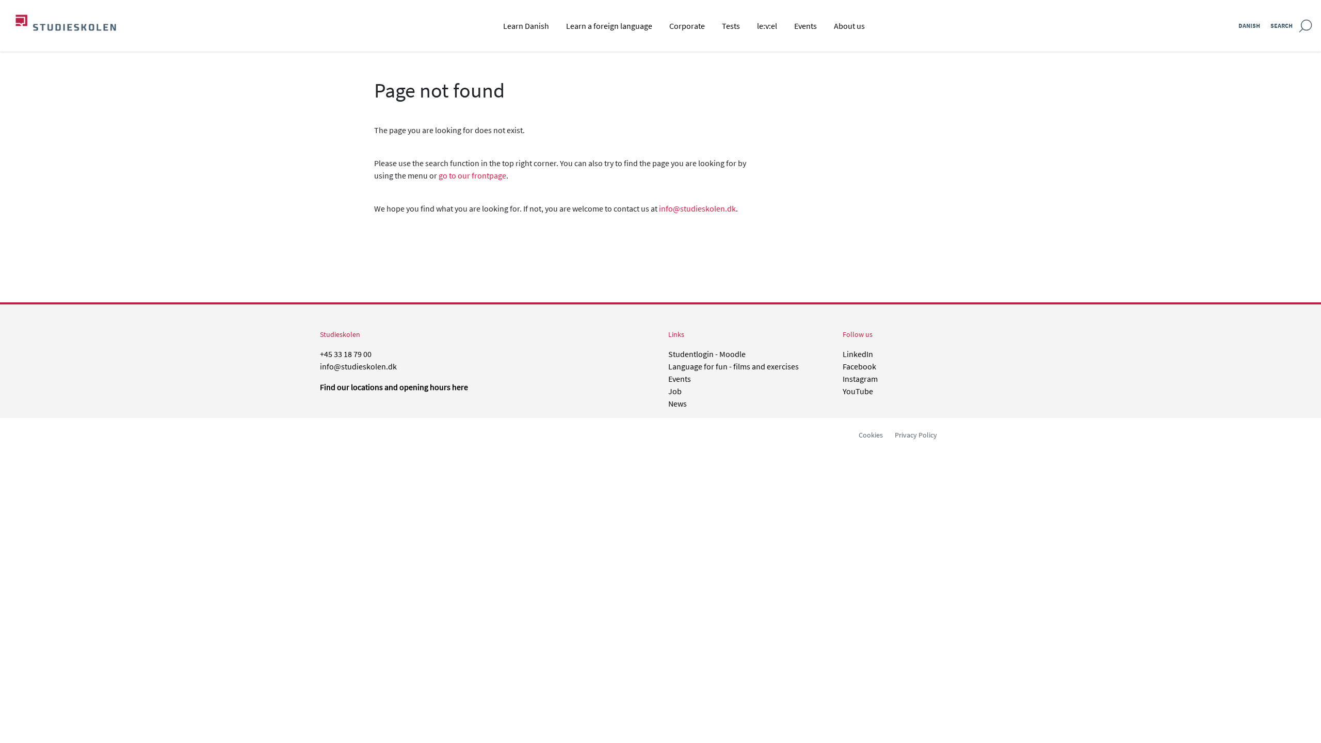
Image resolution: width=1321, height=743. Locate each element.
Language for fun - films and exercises (733, 366)
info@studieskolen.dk (697, 208)
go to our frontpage (472, 175)
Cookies (871, 435)
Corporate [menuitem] (687, 26)
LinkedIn (858, 354)
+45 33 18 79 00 (346, 354)
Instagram (860, 379)
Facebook (859, 366)
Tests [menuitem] (731, 26)
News (677, 403)
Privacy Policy (916, 435)
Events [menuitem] (805, 26)
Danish (1249, 25)
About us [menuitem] (849, 26)
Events (679, 379)
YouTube (858, 391)
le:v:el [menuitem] (767, 26)
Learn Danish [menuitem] (526, 26)
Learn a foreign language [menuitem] (609, 26)
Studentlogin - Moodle (707, 354)
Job (675, 391)
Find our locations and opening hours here (394, 387)
